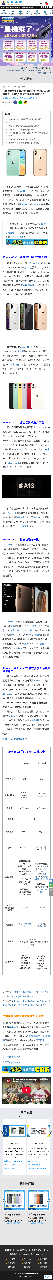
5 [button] (28, 64)
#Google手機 (34, 1164)
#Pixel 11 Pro (9, 1164)
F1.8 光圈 (30, 626)
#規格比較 (7, 98)
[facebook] (50, 7)
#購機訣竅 (32, 98)
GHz (10, 463)
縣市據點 (43, 1259)
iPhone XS (34, 263)
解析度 (20, 351)
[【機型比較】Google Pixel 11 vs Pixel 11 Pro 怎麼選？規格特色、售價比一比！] (38, 1130)
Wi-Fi (5, 445)
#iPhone (24, 98)
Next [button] (48, 41)
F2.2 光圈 (39, 644)
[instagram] (42, 7)
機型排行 (12, 14)
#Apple (15, 98)
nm (14, 449)
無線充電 (20, 517)
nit (45, 355)
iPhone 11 (24, 347)
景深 (20, 648)
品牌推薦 (27, 1259)
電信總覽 (11, 1263)
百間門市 (40, 1040)
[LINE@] (46, 7)
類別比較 (43, 1263)
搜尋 (50, 3)
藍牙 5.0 (9, 467)
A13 (28, 449)
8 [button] (33, 1116)
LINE (50, 885)
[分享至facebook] (15, 102)
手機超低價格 (16, 237)
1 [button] (20, 64)
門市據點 (45, 14)
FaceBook (50, 881)
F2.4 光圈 (28, 630)
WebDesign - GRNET (26, 1276)
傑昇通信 (13, 1027)
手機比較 (28, 14)
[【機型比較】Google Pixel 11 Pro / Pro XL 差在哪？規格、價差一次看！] (14, 1130)
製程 (18, 449)
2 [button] (22, 64)
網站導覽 (43, 1267)
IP (6, 364)
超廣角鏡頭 (15, 630)
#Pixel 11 (32, 1168)
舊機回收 (37, 14)
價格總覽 (4, 14)
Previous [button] (4, 41)
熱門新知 (11, 1267)
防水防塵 (14, 364)
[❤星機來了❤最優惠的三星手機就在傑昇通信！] (26, 41)
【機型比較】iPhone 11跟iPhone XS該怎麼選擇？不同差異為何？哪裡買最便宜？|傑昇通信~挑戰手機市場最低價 (14, 4)
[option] (26, 41)
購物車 (46, 4)
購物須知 (27, 1267)
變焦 (13, 635)
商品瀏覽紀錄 (50, 889)
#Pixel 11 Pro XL (11, 1168)
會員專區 (41, 3)
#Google (18, 1161)
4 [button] (26, 64)
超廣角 (37, 635)
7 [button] (32, 64)
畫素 (12, 626)
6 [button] (30, 64)
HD (40, 351)
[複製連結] (25, 102)
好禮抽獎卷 (11, 233)
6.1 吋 (41, 347)
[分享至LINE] (20, 102)
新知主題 (27, 1263)
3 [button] (24, 64)
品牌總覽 (11, 1259)
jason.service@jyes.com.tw (31, 1254)
